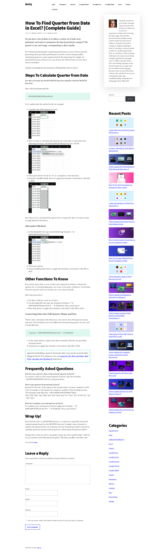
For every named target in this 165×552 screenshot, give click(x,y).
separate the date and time (72, 356)
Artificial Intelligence (116, 439)
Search (111, 95)
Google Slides (114, 470)
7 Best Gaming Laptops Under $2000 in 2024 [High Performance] (120, 315)
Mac (110, 493)
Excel (35, 442)
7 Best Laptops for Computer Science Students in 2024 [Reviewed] (119, 354)
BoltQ (28, 4)
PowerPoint (113, 497)
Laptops (112, 488)
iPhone (111, 484)
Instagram (112, 479)
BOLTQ (39, 547)
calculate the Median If (42, 359)
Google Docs (113, 453)
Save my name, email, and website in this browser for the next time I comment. (55, 520)
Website (28, 510)
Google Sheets (114, 466)
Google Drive (114, 457)
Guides (111, 475)
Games (111, 448)
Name (27, 489)
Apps (110, 435)
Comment (29, 463)
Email (27, 499)
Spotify (111, 501)
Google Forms (114, 462)
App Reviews (113, 431)
